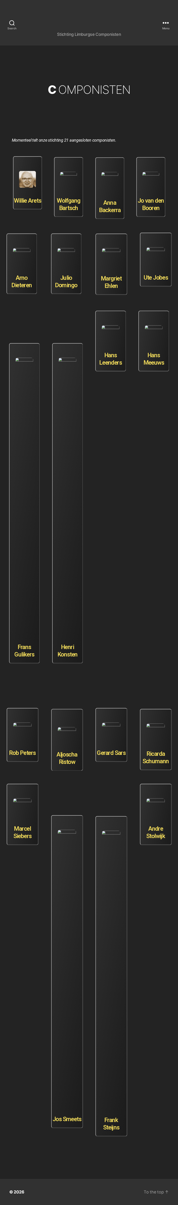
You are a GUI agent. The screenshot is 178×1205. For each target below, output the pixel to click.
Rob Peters (22, 753)
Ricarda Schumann (155, 757)
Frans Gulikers (24, 651)
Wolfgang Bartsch (68, 204)
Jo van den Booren (150, 204)
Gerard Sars (111, 753)
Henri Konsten (67, 651)
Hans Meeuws (153, 359)
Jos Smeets (66, 1119)
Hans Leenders (110, 359)
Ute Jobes (155, 277)
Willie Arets (27, 200)
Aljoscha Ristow (66, 758)
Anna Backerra (110, 206)
